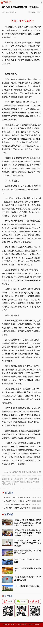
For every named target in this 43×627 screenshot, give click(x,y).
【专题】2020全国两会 (21, 21)
